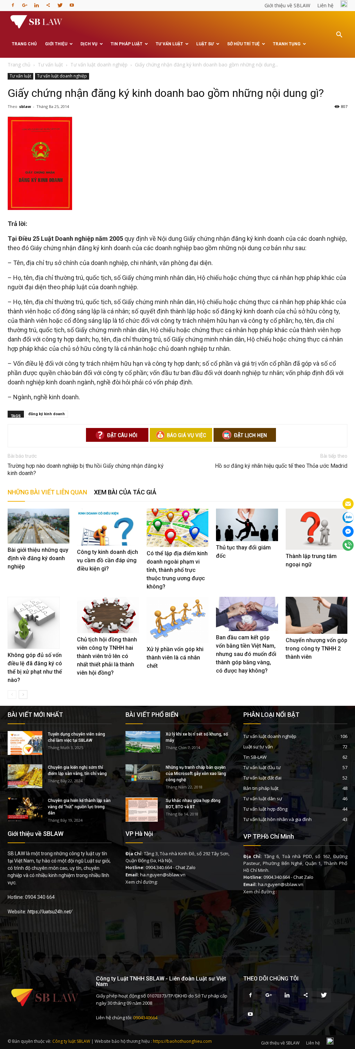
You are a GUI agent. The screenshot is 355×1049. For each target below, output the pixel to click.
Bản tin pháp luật (260, 788)
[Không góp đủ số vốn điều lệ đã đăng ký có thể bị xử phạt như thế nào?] (38, 623)
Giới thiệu (56, 44)
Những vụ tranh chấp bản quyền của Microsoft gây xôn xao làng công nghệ (196, 773)
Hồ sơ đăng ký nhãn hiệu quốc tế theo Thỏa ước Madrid (281, 466)
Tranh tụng (287, 44)
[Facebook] (13, 3)
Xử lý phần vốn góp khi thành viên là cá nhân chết (175, 657)
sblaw (25, 106)
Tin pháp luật (126, 44)
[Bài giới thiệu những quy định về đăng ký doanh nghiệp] (38, 526)
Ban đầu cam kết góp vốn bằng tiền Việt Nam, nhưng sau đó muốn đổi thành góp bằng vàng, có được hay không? (246, 654)
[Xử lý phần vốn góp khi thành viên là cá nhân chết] (177, 620)
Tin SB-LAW (255, 757)
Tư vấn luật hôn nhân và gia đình (277, 819)
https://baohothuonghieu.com (182, 1041)
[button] (339, 39)
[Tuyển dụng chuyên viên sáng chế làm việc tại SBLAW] (25, 743)
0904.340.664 (159, 867)
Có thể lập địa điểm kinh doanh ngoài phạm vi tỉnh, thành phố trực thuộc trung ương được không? (177, 570)
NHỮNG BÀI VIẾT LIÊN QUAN (47, 492)
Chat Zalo (185, 867)
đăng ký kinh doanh (46, 414)
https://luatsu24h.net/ (49, 911)
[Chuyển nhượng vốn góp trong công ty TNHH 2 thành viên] (316, 615)
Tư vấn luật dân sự (262, 798)
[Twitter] (60, 3)
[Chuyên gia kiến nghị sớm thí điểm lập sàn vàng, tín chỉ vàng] (25, 776)
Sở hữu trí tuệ (243, 44)
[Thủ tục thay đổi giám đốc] (247, 525)
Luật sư (205, 44)
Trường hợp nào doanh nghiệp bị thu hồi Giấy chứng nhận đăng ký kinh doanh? (86, 469)
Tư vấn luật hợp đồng (265, 809)
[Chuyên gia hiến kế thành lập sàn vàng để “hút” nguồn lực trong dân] (25, 809)
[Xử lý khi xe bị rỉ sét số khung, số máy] (142, 741)
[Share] (48, 3)
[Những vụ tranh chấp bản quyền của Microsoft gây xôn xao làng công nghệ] (142, 773)
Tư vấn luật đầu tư (262, 767)
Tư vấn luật (169, 44)
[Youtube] (72, 3)
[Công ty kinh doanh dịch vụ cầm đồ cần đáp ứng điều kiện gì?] (108, 527)
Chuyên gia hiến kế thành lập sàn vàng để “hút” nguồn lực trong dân (79, 806)
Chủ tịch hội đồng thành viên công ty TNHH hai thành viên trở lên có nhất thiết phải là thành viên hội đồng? (107, 656)
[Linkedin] (36, 3)
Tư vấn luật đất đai (262, 778)
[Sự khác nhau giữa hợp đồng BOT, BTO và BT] (141, 809)
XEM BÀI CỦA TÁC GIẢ (125, 492)
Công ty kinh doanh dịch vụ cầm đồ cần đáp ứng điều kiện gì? (107, 560)
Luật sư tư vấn (258, 747)
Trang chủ (24, 44)
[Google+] (24, 3)
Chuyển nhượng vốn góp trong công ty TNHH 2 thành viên (316, 648)
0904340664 (145, 1017)
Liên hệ (325, 5)
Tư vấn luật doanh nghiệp (62, 76)
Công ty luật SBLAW (71, 1041)
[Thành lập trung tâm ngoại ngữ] (316, 529)
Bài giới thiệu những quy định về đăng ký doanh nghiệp (38, 558)
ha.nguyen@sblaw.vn (162, 875)
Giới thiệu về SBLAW (287, 5)
